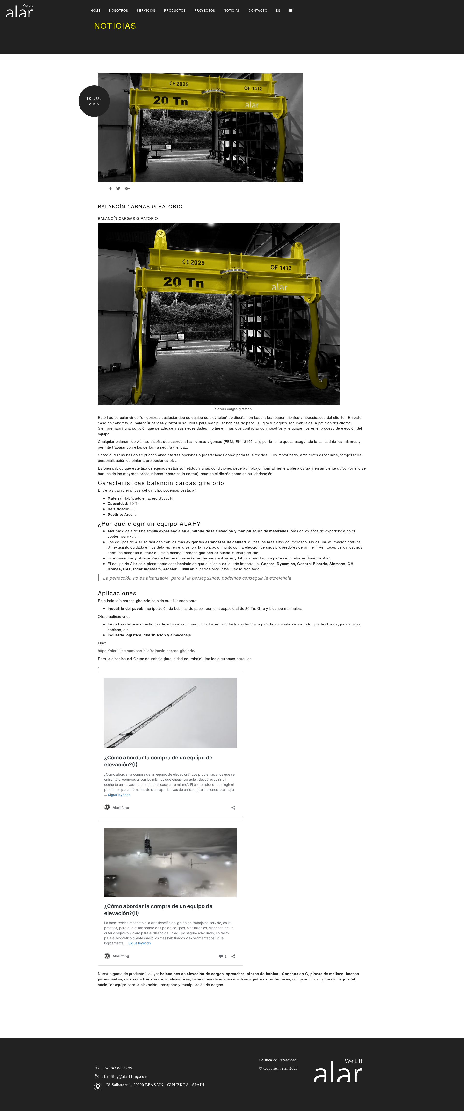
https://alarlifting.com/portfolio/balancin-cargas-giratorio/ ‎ (147, 650)
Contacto (258, 10)
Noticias (232, 10)
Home (96, 10)
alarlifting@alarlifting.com (124, 1076)
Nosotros (118, 10)
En (291, 10)
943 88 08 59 (116, 1068)
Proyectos (204, 10)
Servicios (146, 10)
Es (278, 10)
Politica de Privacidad (278, 1060)
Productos (175, 10)
